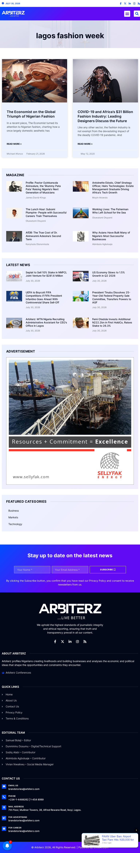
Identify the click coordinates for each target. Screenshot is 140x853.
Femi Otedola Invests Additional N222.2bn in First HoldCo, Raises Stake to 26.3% (112, 322)
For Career (14, 827)
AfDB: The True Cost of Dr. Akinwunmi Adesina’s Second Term (43, 236)
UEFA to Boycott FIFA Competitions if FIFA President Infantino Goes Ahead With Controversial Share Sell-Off (44, 297)
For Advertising (17, 817)
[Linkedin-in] (130, 3)
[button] (127, 14)
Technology (15, 524)
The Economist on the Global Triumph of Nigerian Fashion (31, 114)
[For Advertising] (4, 818)
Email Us (13, 785)
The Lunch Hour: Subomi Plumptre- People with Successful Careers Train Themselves (46, 212)
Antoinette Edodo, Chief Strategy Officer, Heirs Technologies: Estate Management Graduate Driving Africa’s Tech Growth (113, 187)
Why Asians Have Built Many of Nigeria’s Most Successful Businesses (111, 236)
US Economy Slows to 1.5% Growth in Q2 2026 (108, 274)
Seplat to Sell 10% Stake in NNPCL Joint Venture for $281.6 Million (46, 274)
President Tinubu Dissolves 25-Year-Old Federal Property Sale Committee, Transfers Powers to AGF (111, 297)
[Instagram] (134, 3)
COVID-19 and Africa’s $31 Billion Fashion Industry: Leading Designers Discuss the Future (105, 116)
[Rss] (139, 3)
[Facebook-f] (120, 3)
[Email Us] (4, 786)
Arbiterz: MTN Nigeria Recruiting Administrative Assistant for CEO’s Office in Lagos (46, 322)
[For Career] (4, 828)
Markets (13, 517)
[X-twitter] (125, 3)
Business (13, 510)
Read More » (14, 144)
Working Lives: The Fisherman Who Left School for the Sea (110, 211)
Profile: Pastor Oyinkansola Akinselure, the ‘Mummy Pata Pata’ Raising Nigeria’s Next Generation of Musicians (43, 187)
